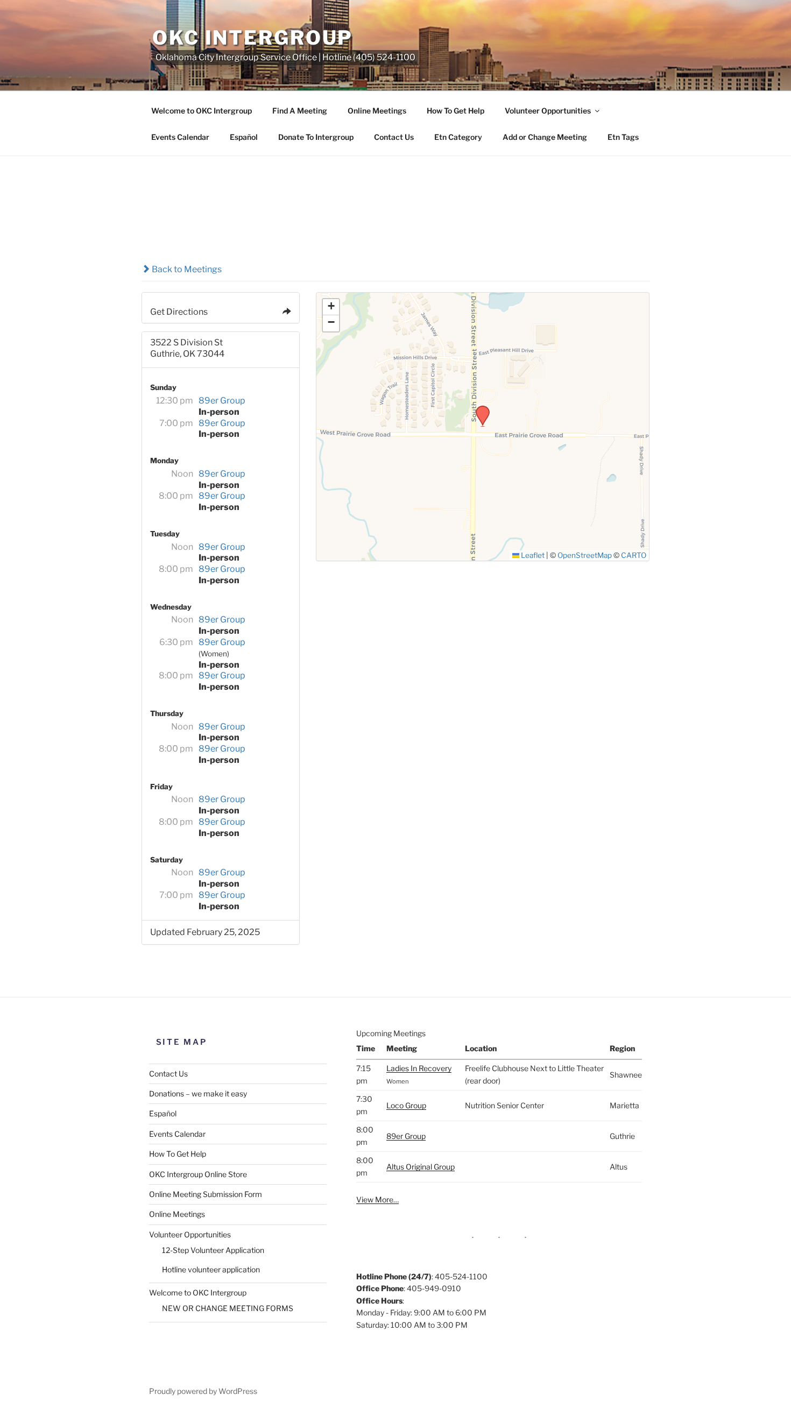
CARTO (633, 555)
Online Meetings (377, 110)
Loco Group (406, 1105)
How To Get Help (455, 110)
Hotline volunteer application (211, 1269)
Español (244, 136)
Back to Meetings (186, 269)
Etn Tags (623, 136)
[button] (479, 409)
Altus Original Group (420, 1166)
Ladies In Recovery (418, 1068)
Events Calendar (180, 136)
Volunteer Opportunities (548, 110)
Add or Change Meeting (545, 136)
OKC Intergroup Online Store (198, 1174)
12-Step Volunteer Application (213, 1250)
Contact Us (394, 136)
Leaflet (532, 555)
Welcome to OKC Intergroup (201, 110)
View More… (377, 1199)
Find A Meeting (299, 110)
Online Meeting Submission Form (205, 1194)
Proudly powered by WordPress (203, 1391)
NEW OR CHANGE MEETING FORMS (227, 1308)
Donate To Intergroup (316, 136)
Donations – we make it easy (198, 1093)
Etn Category (458, 136)
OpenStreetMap (584, 555)
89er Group (222, 400)
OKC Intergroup (252, 37)
